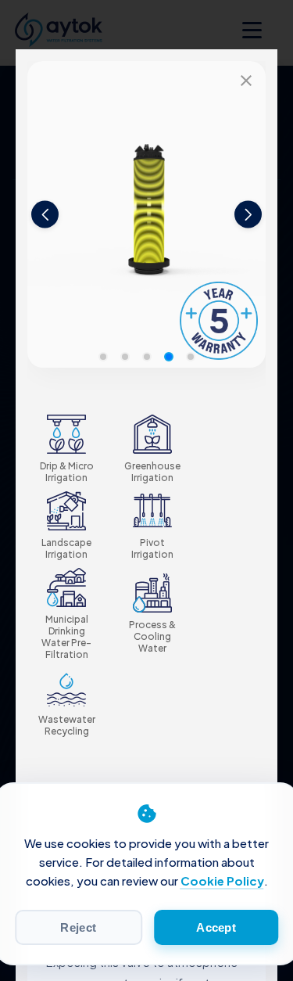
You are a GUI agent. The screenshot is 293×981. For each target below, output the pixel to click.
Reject (78, 927)
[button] (103, 356)
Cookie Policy (222, 880)
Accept (216, 927)
